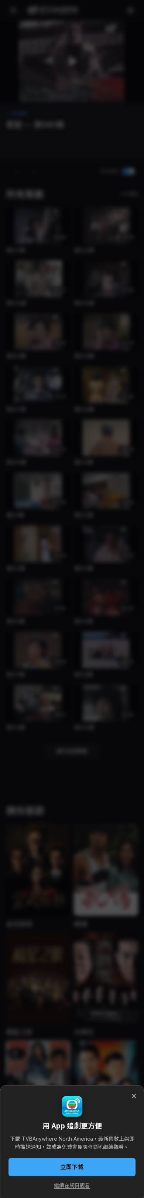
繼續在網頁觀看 (72, 1185)
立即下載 (72, 1167)
